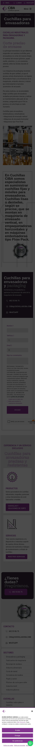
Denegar (17, 735)
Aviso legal (29, 745)
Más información (21, 722)
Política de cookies (8, 745)
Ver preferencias (17, 741)
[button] (32, 711)
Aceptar (17, 730)
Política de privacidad (19, 745)
